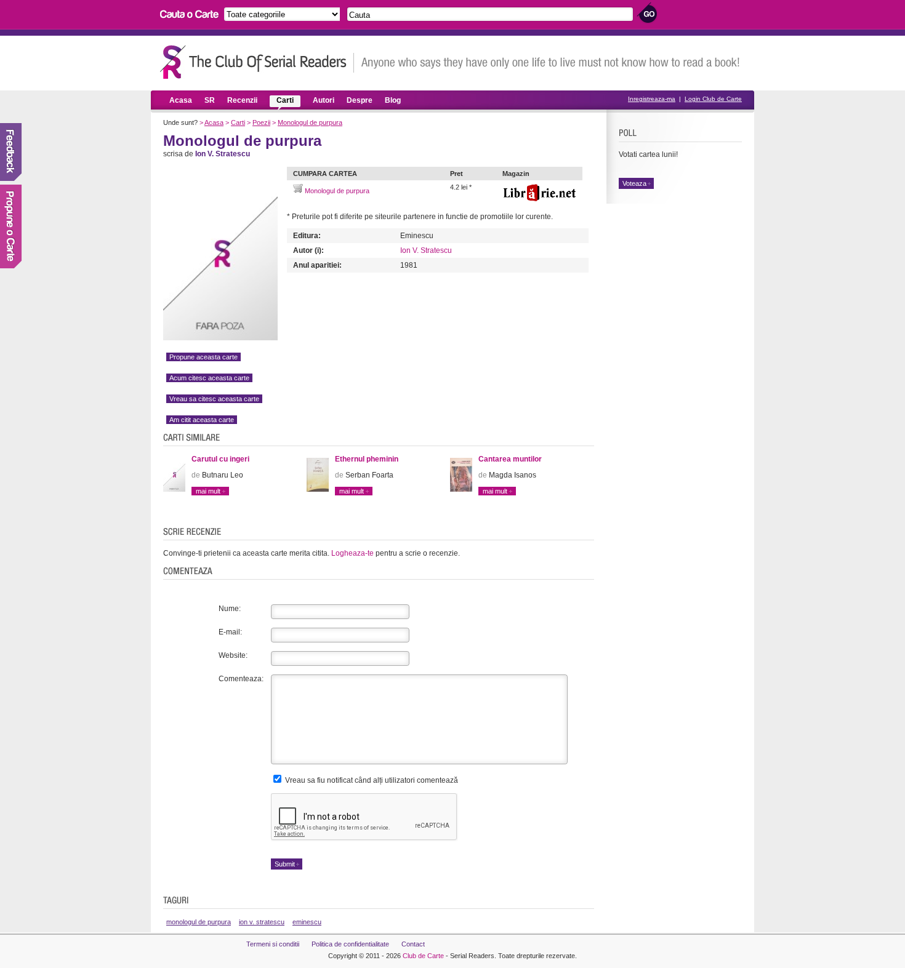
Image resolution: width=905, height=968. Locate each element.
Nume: (230, 608)
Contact (413, 944)
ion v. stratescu (261, 922)
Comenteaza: (241, 678)
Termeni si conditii (272, 944)
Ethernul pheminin (366, 459)
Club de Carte (423, 955)
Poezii (261, 122)
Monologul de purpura (310, 122)
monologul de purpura (198, 922)
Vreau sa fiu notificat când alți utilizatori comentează (370, 780)
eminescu (306, 922)
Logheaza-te (352, 553)
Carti (285, 100)
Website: (233, 655)
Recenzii (242, 100)
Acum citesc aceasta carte (209, 378)
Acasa (180, 100)
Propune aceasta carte (203, 357)
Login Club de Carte (713, 98)
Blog (393, 100)
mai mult (208, 491)
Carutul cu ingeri (220, 459)
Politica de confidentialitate (350, 944)
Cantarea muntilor (510, 459)
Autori (323, 100)
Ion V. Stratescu (426, 250)
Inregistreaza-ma (651, 98)
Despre (359, 100)
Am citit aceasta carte (201, 419)
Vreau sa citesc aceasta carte (214, 398)
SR (209, 100)
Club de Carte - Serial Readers (257, 62)
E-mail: (230, 632)
